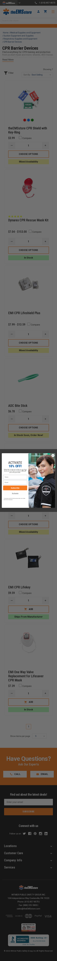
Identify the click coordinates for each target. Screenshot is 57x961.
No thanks (15, 493)
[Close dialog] (53, 455)
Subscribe (15, 488)
